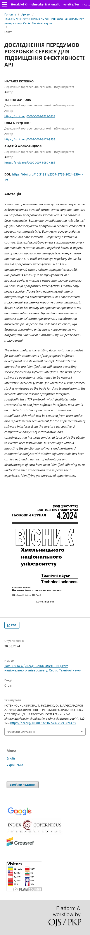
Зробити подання (23, 785)
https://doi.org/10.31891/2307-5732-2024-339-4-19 (43, 723)
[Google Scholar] (20, 815)
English (12, 758)
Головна (10, 14)
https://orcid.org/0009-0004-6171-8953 (29, 139)
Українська (15, 765)
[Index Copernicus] (35, 834)
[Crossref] (20, 845)
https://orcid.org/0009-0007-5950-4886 (29, 162)
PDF (13, 625)
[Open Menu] (4, 4)
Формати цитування (21, 732)
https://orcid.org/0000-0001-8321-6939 (29, 116)
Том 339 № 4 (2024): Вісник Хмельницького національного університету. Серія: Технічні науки (44, 21)
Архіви (25, 14)
